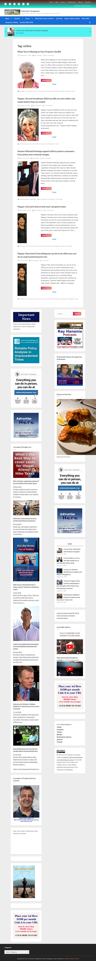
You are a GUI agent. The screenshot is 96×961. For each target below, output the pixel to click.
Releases (57, 299)
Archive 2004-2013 (26, 22)
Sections (17, 18)
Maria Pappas (54, 91)
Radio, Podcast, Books (72, 18)
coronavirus (37, 299)
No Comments (49, 56)
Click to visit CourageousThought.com (26, 769)
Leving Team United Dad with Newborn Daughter (32, 30)
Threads (59, 742)
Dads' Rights (20, 33)
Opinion (63, 2)
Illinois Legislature (31, 199)
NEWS (70, 544)
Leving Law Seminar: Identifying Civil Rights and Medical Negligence (69, 572)
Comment (59, 18)
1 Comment (45, 261)
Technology (59, 199)
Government (46, 91)
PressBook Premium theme (71, 958)
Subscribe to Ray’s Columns (82, 6)
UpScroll (60, 739)
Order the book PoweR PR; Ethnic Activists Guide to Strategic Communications (68, 615)
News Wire (85, 18)
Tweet (54, 84)
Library (27, 18)
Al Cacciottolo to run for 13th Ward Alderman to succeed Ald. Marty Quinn (68, 560)
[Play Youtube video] (70, 646)
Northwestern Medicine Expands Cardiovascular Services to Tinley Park (68, 597)
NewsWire (62, 91)
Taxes (73, 91)
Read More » (47, 80)
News (56, 2)
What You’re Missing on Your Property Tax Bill (39, 51)
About (7, 18)
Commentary (29, 91)
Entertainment (71, 2)
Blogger (22, 91)
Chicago (22, 246)
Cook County (37, 91)
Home (51, 2)
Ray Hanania (38, 55)
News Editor (35, 158)
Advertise (87, 2)
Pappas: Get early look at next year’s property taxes (42, 206)
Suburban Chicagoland (30, 11)
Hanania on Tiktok (11, 22)
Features (80, 2)
